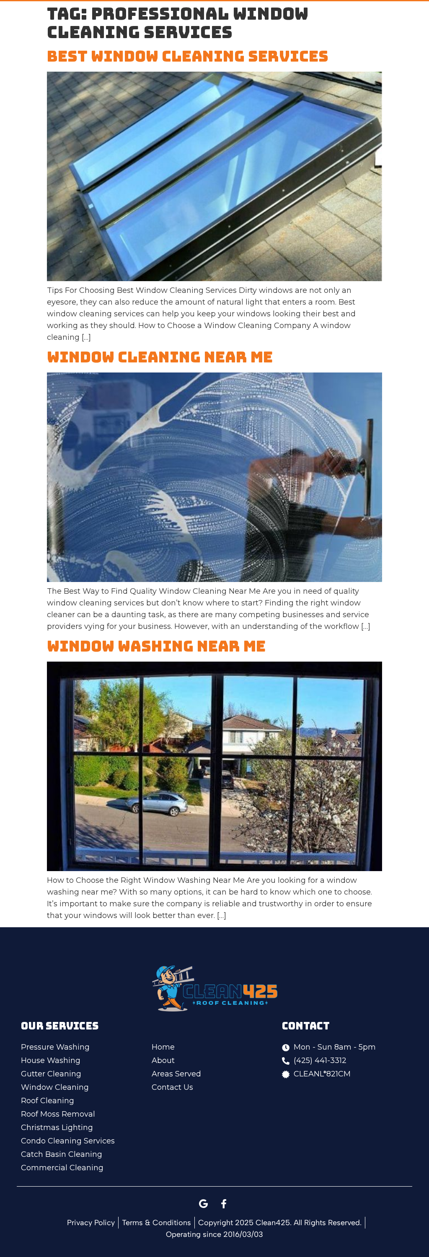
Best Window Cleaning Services (187, 56)
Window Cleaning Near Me (160, 357)
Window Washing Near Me (156, 646)
